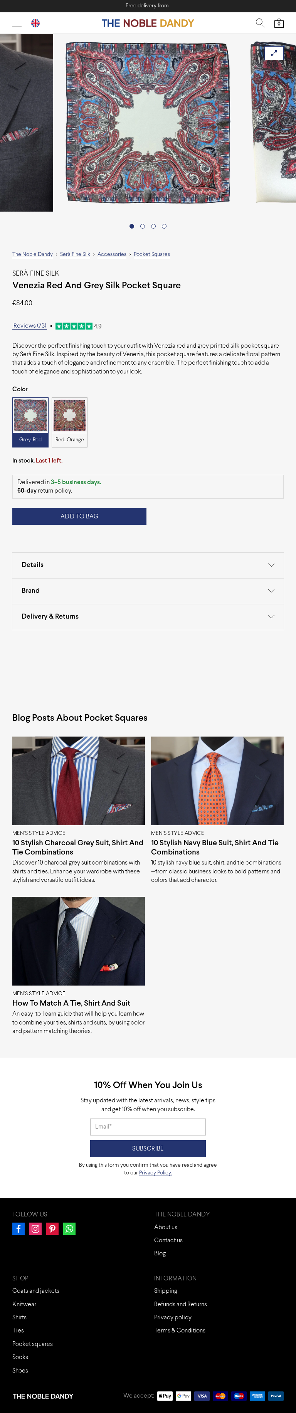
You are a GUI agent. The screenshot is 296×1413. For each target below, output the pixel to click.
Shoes (20, 1371)
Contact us (168, 1240)
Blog (160, 1254)
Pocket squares (32, 1344)
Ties (18, 1331)
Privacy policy (173, 1317)
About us (165, 1227)
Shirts (19, 1317)
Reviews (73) (29, 326)
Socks (20, 1357)
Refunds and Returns (180, 1304)
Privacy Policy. (155, 1173)
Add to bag (79, 517)
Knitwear (24, 1304)
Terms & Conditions (179, 1331)
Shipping (165, 1291)
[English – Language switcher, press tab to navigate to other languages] (38, 23)
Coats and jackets (35, 1291)
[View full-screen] (274, 53)
